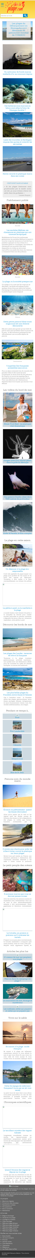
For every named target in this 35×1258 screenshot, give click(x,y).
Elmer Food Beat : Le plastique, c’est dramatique (17, 425)
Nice (17, 717)
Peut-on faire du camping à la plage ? (17, 980)
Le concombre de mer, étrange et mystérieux (17, 1002)
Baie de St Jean (17, 772)
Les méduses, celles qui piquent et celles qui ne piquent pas (17, 1010)
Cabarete (17, 745)
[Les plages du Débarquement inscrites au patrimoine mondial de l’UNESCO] (17, 39)
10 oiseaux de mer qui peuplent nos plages (17, 958)
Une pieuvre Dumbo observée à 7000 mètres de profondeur (17, 498)
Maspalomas (17, 759)
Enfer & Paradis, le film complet (17, 533)
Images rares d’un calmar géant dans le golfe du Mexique (17, 461)
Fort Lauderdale (17, 731)
